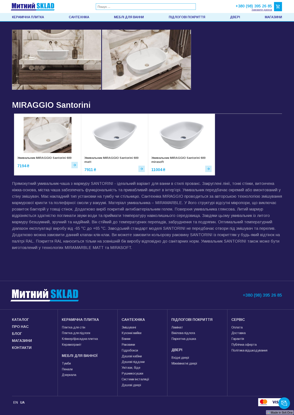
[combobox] (146, 6)
